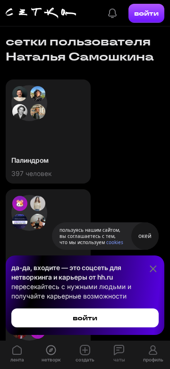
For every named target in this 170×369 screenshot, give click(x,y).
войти (146, 13)
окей (145, 236)
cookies (114, 242)
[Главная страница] (41, 13)
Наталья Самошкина (80, 56)
